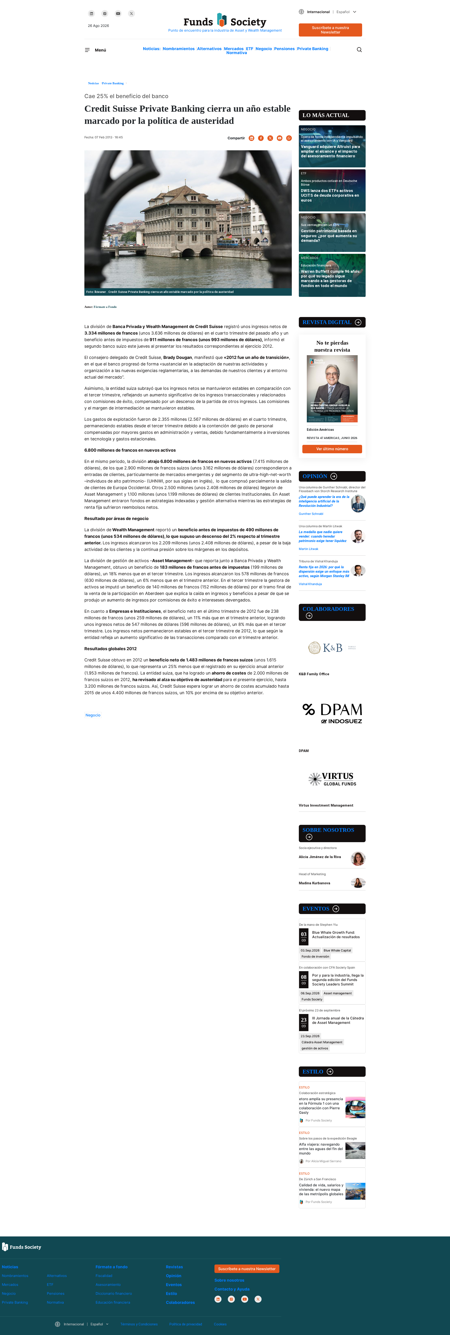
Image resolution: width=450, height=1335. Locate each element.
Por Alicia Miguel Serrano (323, 1161)
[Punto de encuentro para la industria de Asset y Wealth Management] (225, 23)
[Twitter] (131, 13)
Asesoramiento (108, 1284)
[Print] (279, 138)
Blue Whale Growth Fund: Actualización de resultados (336, 934)
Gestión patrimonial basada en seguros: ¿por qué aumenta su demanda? (329, 236)
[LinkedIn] (91, 13)
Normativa (236, 52)
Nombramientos (179, 48)
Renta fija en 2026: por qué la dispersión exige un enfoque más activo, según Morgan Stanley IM (324, 571)
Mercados (234, 48)
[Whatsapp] (289, 138)
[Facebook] (261, 138)
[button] (330, 12)
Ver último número (332, 449)
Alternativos (209, 48)
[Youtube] (118, 13)
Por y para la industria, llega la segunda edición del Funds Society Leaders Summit (338, 979)
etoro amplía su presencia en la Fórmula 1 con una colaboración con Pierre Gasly (321, 1105)
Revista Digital (327, 322)
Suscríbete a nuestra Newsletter (330, 29)
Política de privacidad (185, 1324)
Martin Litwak (308, 549)
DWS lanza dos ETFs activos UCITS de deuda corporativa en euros (330, 195)
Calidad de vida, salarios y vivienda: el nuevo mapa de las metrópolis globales (321, 1189)
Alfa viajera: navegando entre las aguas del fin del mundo (321, 1148)
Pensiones (284, 48)
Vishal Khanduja (310, 584)
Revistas (174, 1267)
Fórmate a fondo (112, 1267)
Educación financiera (113, 1302)
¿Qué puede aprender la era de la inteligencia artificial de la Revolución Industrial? (324, 501)
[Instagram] (104, 13)
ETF (249, 48)
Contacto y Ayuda (232, 1289)
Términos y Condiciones (139, 1324)
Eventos (316, 909)
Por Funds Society (319, 1120)
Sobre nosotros (328, 830)
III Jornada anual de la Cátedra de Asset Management (338, 1020)
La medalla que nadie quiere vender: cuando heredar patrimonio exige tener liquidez (322, 536)
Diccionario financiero (114, 1293)
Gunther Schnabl (311, 514)
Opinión (315, 476)
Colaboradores (328, 609)
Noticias (10, 1267)
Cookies (220, 1324)
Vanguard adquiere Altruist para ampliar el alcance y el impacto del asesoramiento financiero (330, 151)
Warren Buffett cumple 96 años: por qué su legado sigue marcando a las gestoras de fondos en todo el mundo (330, 278)
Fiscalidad (104, 1275)
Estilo (313, 1072)
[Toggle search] (359, 49)
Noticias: (152, 48)
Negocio (264, 48)
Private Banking (312, 48)
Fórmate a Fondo (105, 307)
